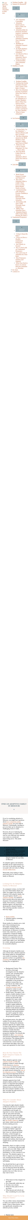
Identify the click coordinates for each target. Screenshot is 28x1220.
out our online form (9, 869)
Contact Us (16, 271)
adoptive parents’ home (13, 987)
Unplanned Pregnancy (19, 217)
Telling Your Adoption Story (21, 209)
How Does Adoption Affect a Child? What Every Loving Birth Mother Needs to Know (21, 184)
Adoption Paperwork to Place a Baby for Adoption (21, 25)
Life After (15, 164)
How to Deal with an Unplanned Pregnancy (21, 249)
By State (15, 270)
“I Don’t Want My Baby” (22, 234)
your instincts (18, 1035)
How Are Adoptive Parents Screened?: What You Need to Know (22, 92)
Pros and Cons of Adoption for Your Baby (21, 254)
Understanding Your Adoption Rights (20, 62)
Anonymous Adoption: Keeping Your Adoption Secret (22, 39)
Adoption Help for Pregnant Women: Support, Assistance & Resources (22, 32)
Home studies (10, 916)
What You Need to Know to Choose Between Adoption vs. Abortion (22, 265)
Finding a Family (18, 66)
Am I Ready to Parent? (20, 245)
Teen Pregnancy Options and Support (21, 259)
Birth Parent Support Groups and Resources (21, 176)
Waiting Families (17, 2)
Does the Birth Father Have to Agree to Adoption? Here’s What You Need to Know (21, 156)
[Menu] (25, 2)
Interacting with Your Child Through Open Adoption (21, 204)
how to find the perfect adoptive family (12, 822)
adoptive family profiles (10, 1061)
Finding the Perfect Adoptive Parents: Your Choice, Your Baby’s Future (22, 85)
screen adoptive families (12, 896)
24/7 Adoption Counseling (20, 20)
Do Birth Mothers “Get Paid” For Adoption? (21, 50)
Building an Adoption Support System (21, 45)
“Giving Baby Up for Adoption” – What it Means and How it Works (22, 131)
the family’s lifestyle (12, 1120)
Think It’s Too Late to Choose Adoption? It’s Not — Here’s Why (21, 147)
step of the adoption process (14, 1071)
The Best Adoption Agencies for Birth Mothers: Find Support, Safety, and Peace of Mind (22, 139)
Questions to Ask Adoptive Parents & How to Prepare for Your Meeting (21, 107)
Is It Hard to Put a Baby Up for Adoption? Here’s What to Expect (22, 56)
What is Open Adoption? (20, 113)
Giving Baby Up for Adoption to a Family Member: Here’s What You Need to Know (21, 100)
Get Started (16, 118)
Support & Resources (19, 4)
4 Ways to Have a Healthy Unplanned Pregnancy (21, 239)
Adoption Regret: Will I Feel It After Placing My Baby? (21, 213)
